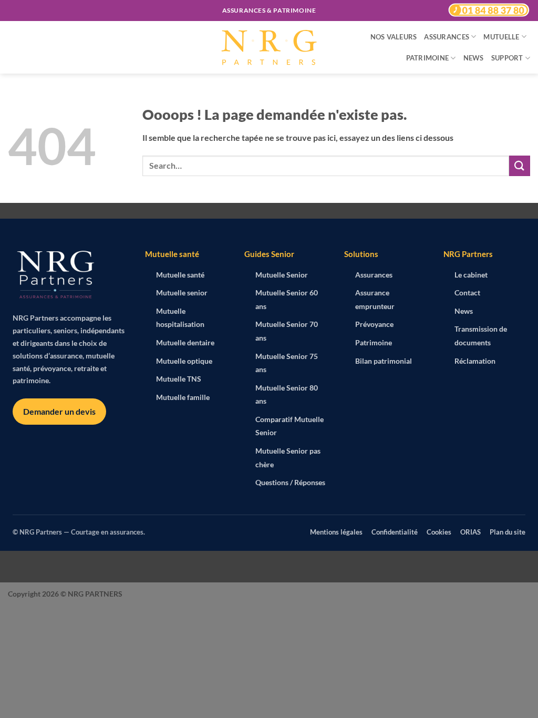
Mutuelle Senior (281, 274)
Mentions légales (336, 532)
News (463, 310)
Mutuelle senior (182, 292)
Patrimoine (373, 342)
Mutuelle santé (180, 274)
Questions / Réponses (290, 482)
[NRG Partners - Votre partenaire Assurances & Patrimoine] (269, 47)
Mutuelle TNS (178, 378)
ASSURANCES (446, 37)
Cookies (439, 532)
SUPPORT (507, 58)
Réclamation (474, 360)
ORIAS (470, 532)
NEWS (473, 58)
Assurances (373, 274)
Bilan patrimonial (383, 360)
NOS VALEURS (393, 37)
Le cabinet (471, 274)
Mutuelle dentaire (185, 342)
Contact (467, 292)
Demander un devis (59, 411)
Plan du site (507, 532)
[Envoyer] (519, 166)
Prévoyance (374, 324)
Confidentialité (394, 532)
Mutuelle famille (183, 397)
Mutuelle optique (184, 360)
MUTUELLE (501, 37)
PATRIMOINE (427, 58)
